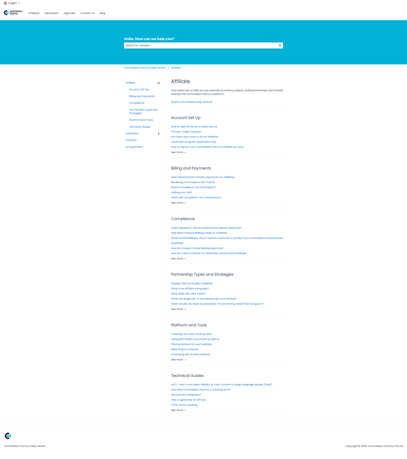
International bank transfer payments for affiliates (202, 177)
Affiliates (34, 13)
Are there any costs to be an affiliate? (194, 137)
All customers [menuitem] (134, 147)
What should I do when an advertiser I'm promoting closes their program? (217, 304)
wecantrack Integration (186, 395)
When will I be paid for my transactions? (196, 197)
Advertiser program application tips (193, 142)
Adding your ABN (181, 192)
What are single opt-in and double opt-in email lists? (204, 299)
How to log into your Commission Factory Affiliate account (207, 147)
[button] (158, 83)
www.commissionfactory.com (381, 13)
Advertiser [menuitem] (132, 133)
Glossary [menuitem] (131, 140)
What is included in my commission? (193, 187)
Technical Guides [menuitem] (139, 127)
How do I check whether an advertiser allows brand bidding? (208, 253)
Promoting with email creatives (190, 354)
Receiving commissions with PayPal (193, 182)
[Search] (280, 45)
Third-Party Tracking (184, 405)
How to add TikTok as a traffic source (194, 126)
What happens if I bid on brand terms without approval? (206, 228)
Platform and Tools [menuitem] (141, 120)
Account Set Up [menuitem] (139, 89)
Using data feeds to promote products (195, 339)
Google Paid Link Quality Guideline (192, 283)
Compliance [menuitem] (136, 103)
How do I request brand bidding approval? (197, 248)
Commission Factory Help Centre (145, 68)
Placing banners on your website (191, 344)
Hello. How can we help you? (149, 39)
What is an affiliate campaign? (190, 288)
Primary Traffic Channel (186, 132)
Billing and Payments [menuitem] (142, 96)
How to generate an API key (188, 400)
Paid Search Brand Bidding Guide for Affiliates (199, 233)
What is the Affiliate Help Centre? (192, 102)
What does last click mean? (188, 293)
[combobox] (200, 45)
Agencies (69, 13)
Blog (102, 13)
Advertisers (52, 13)
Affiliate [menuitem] (130, 83)
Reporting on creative (184, 349)
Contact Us (87, 13)
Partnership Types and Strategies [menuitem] (143, 111)
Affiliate (176, 68)
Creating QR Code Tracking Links (191, 334)
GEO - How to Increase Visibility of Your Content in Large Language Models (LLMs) (221, 384)
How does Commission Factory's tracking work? (201, 389)
